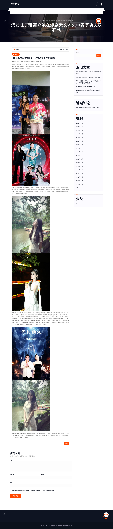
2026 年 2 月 (79, 145)
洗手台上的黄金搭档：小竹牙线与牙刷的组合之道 (88, 73)
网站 (11, 482)
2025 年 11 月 (79, 156)
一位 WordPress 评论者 (82, 108)
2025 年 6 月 (79, 174)
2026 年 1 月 (79, 148)
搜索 (77, 53)
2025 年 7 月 (79, 170)
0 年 (77, 188)
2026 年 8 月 (79, 123)
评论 (11, 460)
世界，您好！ (96, 108)
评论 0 (66, 444)
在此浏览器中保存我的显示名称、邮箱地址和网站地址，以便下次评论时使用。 (33, 491)
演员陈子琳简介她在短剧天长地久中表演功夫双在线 (58, 20)
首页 (41, 20)
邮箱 (43, 475)
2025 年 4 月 (79, 181)
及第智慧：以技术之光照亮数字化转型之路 (88, 77)
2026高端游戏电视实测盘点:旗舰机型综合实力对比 (88, 91)
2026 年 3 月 (79, 141)
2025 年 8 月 (79, 166)
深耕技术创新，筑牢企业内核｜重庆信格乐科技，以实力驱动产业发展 (88, 82)
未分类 (16, 54)
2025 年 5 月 (79, 177)
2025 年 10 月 (79, 159)
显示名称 (12, 475)
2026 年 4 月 (79, 138)
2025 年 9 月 (79, 163)
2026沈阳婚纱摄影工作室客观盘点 (85, 87)
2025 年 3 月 (79, 184)
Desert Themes (68, 525)
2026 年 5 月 (79, 134)
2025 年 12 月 (79, 152)
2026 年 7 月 (79, 127)
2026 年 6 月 (79, 130)
